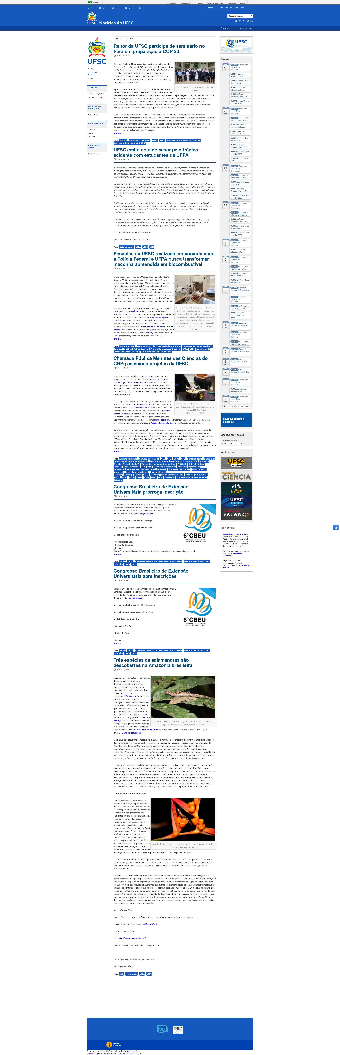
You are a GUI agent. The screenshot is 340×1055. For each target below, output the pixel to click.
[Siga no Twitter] (240, 21)
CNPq (176, 458)
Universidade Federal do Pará (156, 351)
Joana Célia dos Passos (165, 466)
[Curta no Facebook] (236, 21)
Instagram (92, 136)
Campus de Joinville (149, 458)
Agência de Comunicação (235, 534)
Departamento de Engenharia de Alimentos (159, 346)
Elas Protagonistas (159, 461)
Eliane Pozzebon (161, 419)
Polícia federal (141, 349)
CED (163, 458)
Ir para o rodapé (134, 8)
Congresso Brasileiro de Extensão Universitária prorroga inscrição (151, 489)
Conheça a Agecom (96, 93)
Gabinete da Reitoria (139, 140)
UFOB (132, 477)
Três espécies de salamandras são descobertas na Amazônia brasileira (153, 662)
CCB (121, 974)
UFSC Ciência (93, 114)
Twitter (90, 133)
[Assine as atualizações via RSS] (252, 21)
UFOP (139, 477)
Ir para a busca (120, 8)
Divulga (91, 69)
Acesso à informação (215, 3)
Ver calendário (243, 406)
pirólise (128, 349)
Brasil (95, 2)
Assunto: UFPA (127, 38)
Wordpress (132, 1051)
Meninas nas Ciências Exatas (140, 469)
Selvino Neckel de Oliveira (147, 729)
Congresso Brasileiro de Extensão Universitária (158, 561)
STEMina (155, 474)
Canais (242, 3)
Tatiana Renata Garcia (172, 474)
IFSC (149, 466)
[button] (229, 406)
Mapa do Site (239, 8)
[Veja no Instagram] (248, 21)
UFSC (161, 140)
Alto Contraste (225, 8)
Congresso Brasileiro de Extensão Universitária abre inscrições (151, 573)
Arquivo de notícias (229, 440)
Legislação (232, 3)
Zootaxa (130, 696)
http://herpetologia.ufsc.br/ (132, 938)
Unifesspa (169, 477)
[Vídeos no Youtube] (244, 21)
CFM (169, 458)
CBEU (130, 561)
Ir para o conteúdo (93, 8)
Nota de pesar (126, 247)
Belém (122, 561)
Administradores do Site (243, 28)
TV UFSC (91, 78)
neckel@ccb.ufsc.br (148, 924)
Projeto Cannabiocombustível (165, 349)
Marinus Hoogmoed (131, 732)
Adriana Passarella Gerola (163, 422)
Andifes (123, 140)
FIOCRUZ (182, 464)
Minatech (162, 469)
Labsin (135, 311)
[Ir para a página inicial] (116, 39)
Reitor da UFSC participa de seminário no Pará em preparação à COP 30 (159, 49)
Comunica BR (186, 3)
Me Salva (182, 466)
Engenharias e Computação (183, 461)
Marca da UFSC (94, 153)
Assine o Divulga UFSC (95, 73)
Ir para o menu (107, 8)
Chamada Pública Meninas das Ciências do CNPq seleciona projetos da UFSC (161, 361)
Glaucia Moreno (132, 466)
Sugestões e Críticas (96, 97)
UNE (152, 247)
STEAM (138, 474)
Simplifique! (171, 3)
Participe (199, 3)
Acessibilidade (211, 8)
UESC (124, 477)
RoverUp (128, 474)
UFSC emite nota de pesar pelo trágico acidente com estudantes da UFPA (156, 152)
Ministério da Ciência (179, 469)
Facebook (92, 129)
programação (146, 513)
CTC (183, 458)
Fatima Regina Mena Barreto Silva (159, 464)
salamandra (131, 974)
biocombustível (127, 346)
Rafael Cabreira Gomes (136, 472)
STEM (145, 474)
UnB (160, 477)
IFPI (143, 466)
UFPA (154, 140)
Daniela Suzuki (194, 458)
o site (240, 546)
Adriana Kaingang (128, 458)
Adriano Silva (146, 326)
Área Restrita (226, 28)
